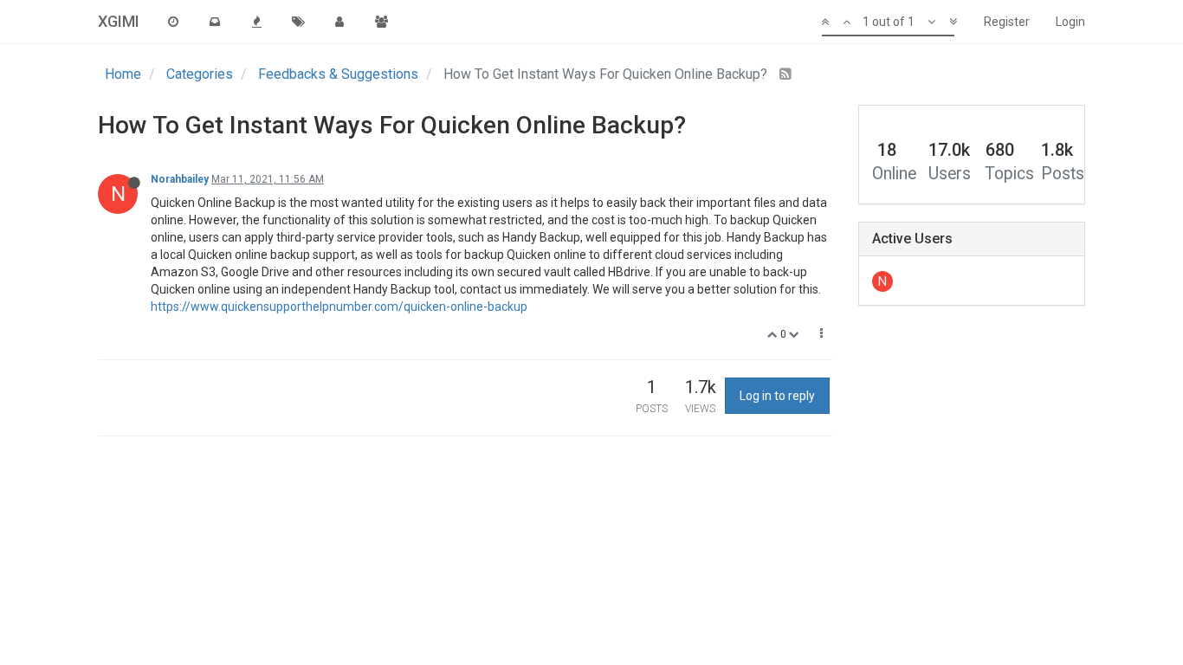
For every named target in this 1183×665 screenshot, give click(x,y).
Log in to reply (777, 396)
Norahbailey (180, 179)
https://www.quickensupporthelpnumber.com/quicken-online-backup (339, 306)
